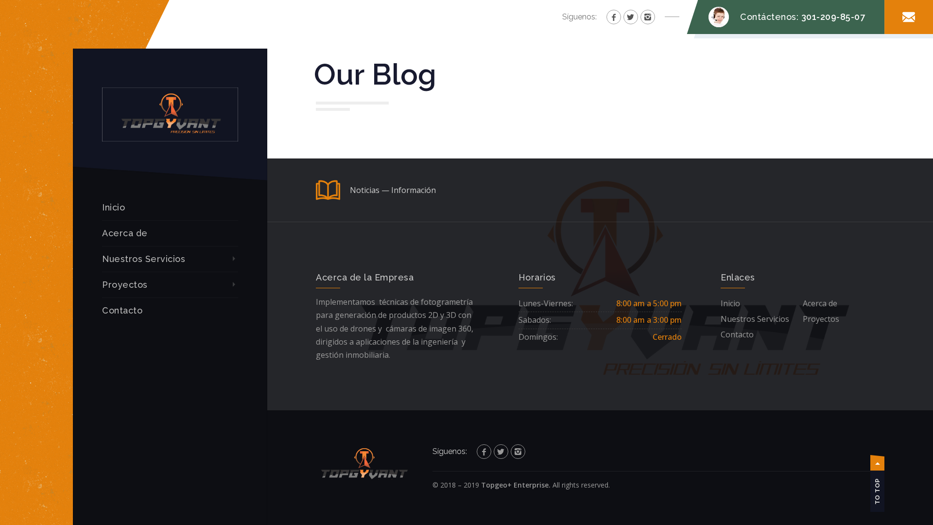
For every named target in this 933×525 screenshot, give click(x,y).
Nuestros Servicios (143, 259)
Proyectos (125, 285)
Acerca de (125, 233)
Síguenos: (579, 16)
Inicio (113, 207)
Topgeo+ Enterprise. (516, 485)
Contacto (122, 310)
